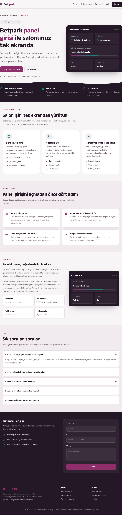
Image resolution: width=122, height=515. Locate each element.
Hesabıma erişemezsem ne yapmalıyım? (22, 400)
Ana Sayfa (4, 15)
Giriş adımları (86, 4)
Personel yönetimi (68, 499)
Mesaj (68, 446)
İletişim (117, 4)
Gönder (91, 466)
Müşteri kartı (66, 495)
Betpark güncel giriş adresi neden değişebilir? (25, 372)
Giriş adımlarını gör (11, 69)
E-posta (69, 435)
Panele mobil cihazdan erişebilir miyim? (22, 391)
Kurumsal (98, 4)
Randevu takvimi (67, 491)
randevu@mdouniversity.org (18, 435)
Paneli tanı (32, 69)
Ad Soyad (70, 424)
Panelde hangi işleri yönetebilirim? (20, 381)
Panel (75, 4)
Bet (9, 4)
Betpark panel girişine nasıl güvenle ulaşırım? (24, 354)
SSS (107, 4)
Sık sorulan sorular (99, 495)
